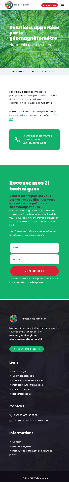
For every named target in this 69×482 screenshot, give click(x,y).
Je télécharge (34, 271)
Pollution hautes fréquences (27, 384)
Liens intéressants (22, 393)
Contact (16, 441)
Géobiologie (19, 371)
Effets (35, 71)
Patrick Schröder (21, 389)
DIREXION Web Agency (35, 478)
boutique (51, 5)
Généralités (18, 71)
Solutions (50, 71)
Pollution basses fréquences (27, 380)
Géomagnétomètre (23, 375)
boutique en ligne (28, 349)
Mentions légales (21, 446)
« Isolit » (21, 115)
